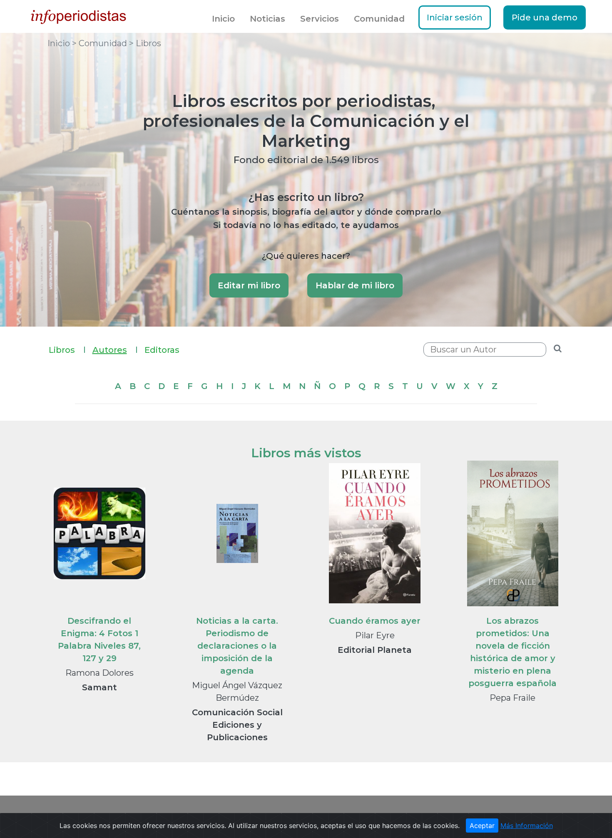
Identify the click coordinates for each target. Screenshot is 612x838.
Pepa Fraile (512, 698)
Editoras (161, 350)
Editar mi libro (249, 285)
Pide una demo (544, 17)
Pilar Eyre (375, 635)
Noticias (267, 19)
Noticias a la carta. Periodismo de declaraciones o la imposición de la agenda (237, 646)
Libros (67, 350)
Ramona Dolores (99, 673)
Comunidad (379, 19)
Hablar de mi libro (355, 285)
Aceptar (482, 825)
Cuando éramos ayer (374, 621)
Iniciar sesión (455, 17)
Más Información (526, 825)
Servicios (319, 19)
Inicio (223, 19)
